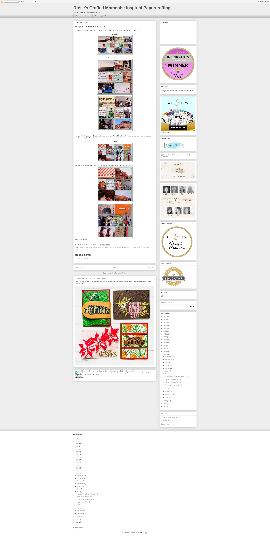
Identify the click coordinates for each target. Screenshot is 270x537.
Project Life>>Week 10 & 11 (174, 382)
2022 (165, 328)
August (167, 368)
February (168, 394)
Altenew (87, 16)
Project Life (127, 247)
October (168, 362)
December (169, 357)
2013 (165, 354)
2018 (165, 340)
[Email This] (101, 245)
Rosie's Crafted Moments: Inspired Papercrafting (121, 7)
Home (78, 16)
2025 (165, 319)
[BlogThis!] (103, 245)
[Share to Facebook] (107, 245)
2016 (165, 345)
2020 (165, 334)
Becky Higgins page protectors (114, 247)
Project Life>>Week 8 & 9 (173, 385)
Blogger (145, 533)
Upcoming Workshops (103, 16)
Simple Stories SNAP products (141, 247)
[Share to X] (105, 245)
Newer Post (79, 268)
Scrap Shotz (165, 424)
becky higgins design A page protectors (92, 247)
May (167, 374)
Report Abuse (78, 527)
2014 (165, 351)
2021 (165, 331)
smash (77, 249)
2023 (165, 325)
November (169, 359)
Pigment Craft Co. (167, 420)
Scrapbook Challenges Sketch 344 (176, 376)
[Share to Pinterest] (109, 245)
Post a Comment (83, 258)
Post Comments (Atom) (119, 273)
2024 (165, 322)
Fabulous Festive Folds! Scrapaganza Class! (91, 278)
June (167, 371)
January (168, 397)
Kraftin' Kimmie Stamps (169, 417)
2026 (165, 317)
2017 (165, 342)
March (167, 391)
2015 (165, 348)
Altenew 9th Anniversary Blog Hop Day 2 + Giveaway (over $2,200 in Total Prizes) (109, 371)
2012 (165, 401)
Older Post (150, 268)
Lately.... (167, 388)
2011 (165, 404)
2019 (165, 337)
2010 (165, 406)
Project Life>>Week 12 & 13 (174, 379)
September (169, 365)
